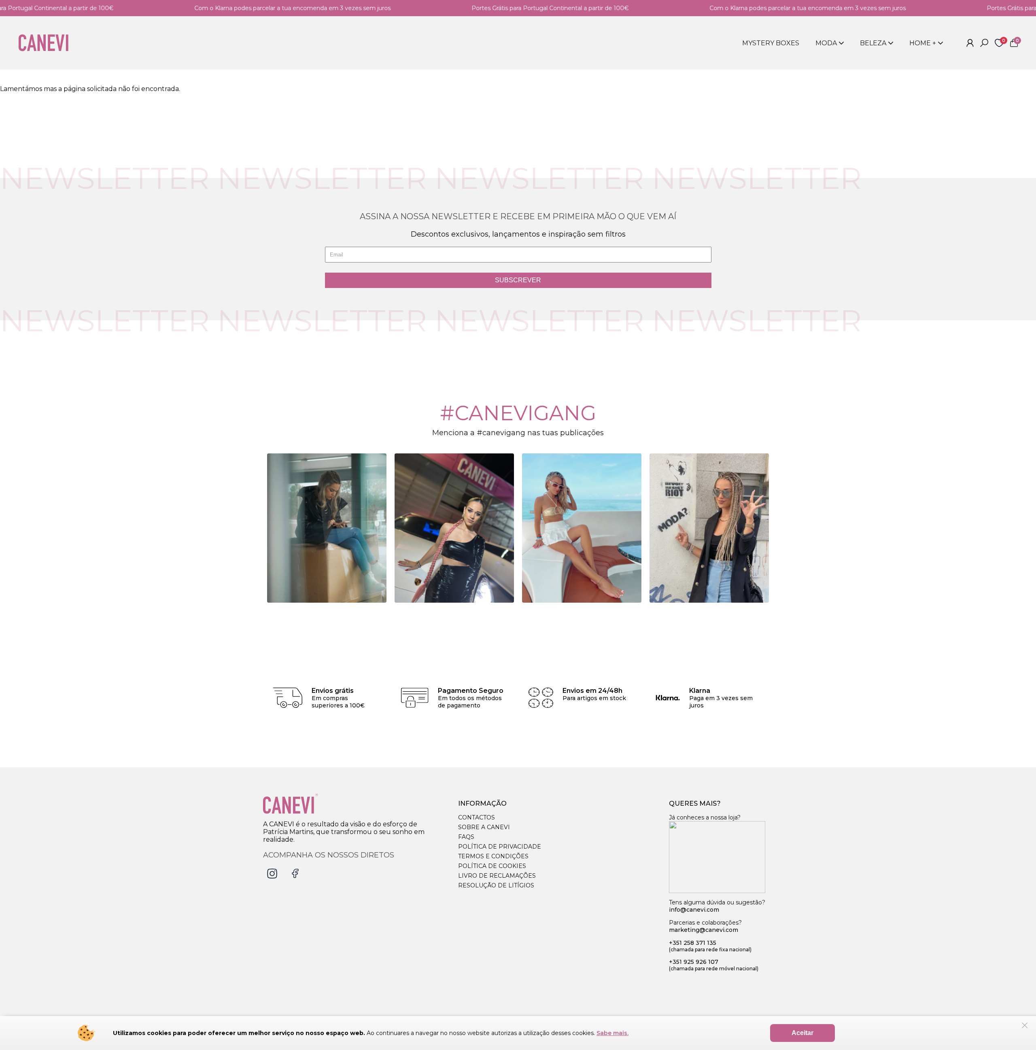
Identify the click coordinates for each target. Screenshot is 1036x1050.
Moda (826, 43)
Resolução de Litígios (496, 885)
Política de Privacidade (499, 846)
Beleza (873, 43)
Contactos (476, 817)
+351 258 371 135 (710, 946)
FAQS (466, 836)
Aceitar (802, 1032)
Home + (922, 43)
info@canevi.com (694, 909)
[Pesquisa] (984, 43)
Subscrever (518, 280)
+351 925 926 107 (713, 965)
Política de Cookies (492, 866)
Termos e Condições (493, 856)
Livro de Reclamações (497, 875)
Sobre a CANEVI (484, 827)
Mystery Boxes (770, 43)
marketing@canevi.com (703, 930)
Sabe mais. (612, 1033)
